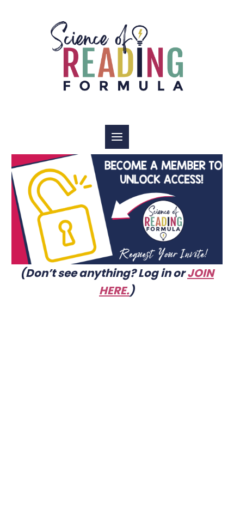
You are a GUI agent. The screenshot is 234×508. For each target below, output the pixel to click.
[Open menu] (117, 137)
